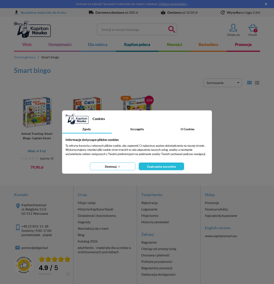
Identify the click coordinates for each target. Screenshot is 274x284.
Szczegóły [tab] (137, 129)
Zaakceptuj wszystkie (161, 166)
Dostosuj (111, 166)
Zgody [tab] (86, 129)
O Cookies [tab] (187, 129)
